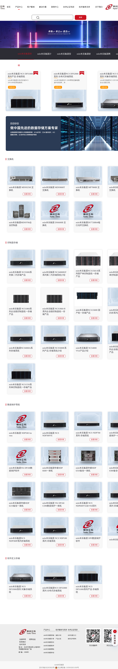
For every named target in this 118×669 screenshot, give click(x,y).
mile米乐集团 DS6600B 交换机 (54, 223)
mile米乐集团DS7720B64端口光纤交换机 (88, 223)
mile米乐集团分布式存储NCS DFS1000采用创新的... (18, 81)
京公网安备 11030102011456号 (68, 667)
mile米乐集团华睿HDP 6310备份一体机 (86, 469)
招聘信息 (32, 639)
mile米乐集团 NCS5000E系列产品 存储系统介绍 (54, 349)
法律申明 (22, 639)
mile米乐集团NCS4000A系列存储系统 (21, 349)
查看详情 (12, 87)
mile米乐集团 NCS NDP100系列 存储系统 (54, 539)
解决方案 (43, 7)
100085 (24, 652)
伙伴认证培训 (68, 7)
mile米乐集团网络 (103, 56)
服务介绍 (58, 635)
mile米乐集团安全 (64, 56)
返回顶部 (115, 639)
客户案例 (31, 7)
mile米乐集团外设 (49, 652)
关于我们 (99, 7)
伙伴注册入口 (72, 635)
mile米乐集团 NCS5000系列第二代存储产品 (20, 273)
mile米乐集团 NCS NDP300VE (50, 434)
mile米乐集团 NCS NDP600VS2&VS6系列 (86, 504)
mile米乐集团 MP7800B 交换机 (88, 188)
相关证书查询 (72, 639)
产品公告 (58, 639)
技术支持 (22, 644)
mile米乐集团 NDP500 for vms (20, 434)
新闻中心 (55, 7)
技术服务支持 (84, 7)
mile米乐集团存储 (25, 56)
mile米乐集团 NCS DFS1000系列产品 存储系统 (87, 589)
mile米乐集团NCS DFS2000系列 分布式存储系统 (54, 589)
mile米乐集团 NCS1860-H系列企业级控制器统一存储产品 (53, 311)
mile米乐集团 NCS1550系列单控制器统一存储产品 (20, 385)
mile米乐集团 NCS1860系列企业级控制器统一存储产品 (20, 311)
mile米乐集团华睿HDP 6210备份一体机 (19, 504)
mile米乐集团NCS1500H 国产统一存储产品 (88, 311)
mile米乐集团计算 (44, 56)
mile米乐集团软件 (84, 56)
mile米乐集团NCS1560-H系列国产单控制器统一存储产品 (88, 273)
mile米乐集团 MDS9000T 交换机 (53, 188)
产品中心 (19, 7)
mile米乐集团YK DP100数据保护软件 (20, 469)
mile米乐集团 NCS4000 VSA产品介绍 (86, 349)
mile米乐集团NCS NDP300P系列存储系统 (19, 539)
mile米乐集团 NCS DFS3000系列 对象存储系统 (20, 589)
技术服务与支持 (61, 630)
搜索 (80, 17)
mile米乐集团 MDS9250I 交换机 (21, 188)
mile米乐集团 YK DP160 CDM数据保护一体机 (53, 504)
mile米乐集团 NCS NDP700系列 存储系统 (88, 434)
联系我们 (22, 642)
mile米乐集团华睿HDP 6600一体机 (52, 469)
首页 (8, 7)
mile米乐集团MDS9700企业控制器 (20, 223)
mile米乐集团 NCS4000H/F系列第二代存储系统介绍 (54, 273)
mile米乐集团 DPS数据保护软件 (88, 539)
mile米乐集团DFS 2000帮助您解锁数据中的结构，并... (67, 81)
